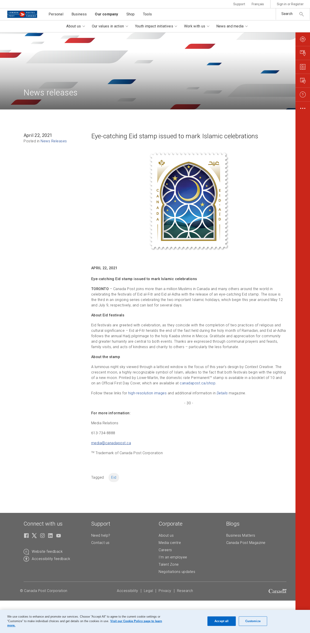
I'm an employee (173, 557)
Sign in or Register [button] (290, 4)
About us (166, 535)
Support (239, 4)
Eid (113, 477)
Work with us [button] (194, 26)
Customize (253, 621)
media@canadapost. (111, 443)
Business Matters (240, 535)
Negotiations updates (177, 572)
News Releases (54, 141)
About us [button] (73, 26)
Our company (106, 14)
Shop (130, 14)
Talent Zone (169, 564)
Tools (147, 14)
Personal (56, 14)
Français (258, 4)
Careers (165, 550)
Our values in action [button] (108, 26)
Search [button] (287, 14)
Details (222, 393)
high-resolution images (147, 393)
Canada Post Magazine (246, 543)
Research (185, 591)
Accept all (221, 621)
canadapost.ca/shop (197, 383)
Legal (148, 591)
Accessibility (127, 591)
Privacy (165, 591)
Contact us (100, 543)
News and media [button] (230, 26)
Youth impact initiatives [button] (154, 26)
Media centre (170, 543)
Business (79, 14)
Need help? (100, 535)
